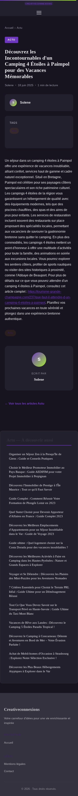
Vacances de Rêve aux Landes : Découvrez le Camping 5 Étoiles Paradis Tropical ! (37, 624)
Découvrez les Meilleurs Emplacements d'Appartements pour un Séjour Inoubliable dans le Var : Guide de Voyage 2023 (36, 529)
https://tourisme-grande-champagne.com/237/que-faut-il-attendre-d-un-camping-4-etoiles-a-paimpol (38, 297)
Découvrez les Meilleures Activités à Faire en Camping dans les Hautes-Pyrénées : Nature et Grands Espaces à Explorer (38, 561)
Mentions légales (14, 763)
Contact (9, 771)
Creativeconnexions (22, 709)
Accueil (9, 27)
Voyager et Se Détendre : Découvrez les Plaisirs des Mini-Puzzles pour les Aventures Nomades (38, 576)
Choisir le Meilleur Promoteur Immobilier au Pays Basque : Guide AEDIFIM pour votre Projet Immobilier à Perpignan (36, 472)
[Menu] (39, 12)
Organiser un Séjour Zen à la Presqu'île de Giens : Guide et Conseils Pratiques (35, 456)
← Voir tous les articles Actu (24, 403)
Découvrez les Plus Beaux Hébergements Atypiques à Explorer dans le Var (34, 669)
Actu (19, 27)
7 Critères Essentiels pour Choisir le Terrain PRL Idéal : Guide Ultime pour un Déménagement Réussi (39, 592)
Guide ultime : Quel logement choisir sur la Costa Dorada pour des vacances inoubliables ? (38, 545)
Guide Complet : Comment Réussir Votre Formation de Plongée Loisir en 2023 (34, 500)
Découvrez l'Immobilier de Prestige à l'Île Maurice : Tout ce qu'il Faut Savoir (35, 487)
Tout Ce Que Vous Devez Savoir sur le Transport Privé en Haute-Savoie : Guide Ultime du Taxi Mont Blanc (39, 609)
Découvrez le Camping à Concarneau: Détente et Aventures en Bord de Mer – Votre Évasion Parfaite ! (38, 640)
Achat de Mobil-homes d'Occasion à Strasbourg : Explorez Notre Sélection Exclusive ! (39, 655)
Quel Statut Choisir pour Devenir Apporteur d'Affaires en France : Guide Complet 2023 (36, 514)
